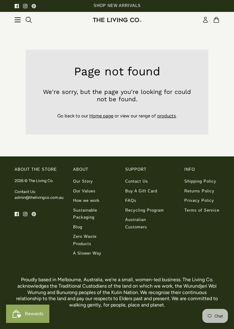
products (166, 116)
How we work (86, 200)
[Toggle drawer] (18, 19)
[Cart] (216, 20)
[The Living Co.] (117, 20)
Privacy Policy (199, 200)
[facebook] (16, 6)
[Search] (29, 20)
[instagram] (25, 6)
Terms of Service (201, 210)
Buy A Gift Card (141, 191)
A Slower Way (87, 253)
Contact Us (136, 181)
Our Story (83, 181)
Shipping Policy (200, 181)
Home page (101, 116)
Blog (77, 227)
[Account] (205, 20)
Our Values (84, 191)
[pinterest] (33, 6)
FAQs (130, 200)
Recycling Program (144, 210)
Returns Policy (199, 191)
